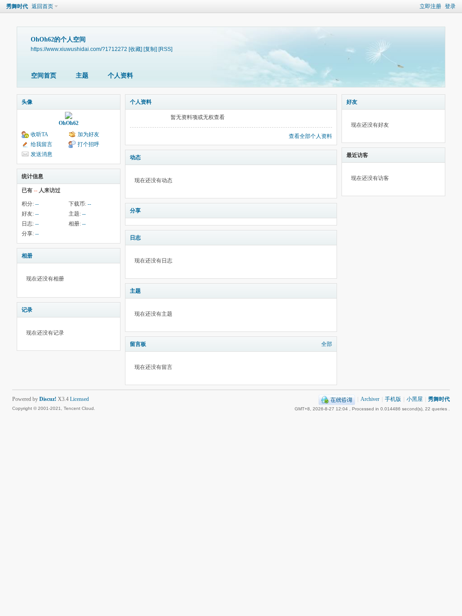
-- (37, 204)
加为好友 (88, 134)
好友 (351, 102)
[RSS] (165, 49)
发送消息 (41, 154)
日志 (135, 237)
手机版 (393, 399)
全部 (326, 344)
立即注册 (430, 6)
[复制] (150, 49)
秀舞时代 (17, 6)
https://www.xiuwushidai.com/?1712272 (79, 49)
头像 (27, 102)
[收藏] (135, 49)
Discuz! (47, 399)
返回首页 (42, 6)
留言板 (138, 344)
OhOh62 (69, 123)
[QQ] (337, 399)
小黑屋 (415, 399)
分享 (135, 210)
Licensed (79, 399)
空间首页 (43, 75)
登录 (450, 6)
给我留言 (41, 144)
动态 (135, 157)
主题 (82, 75)
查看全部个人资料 (310, 136)
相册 (27, 256)
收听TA (39, 134)
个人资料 (120, 75)
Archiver (369, 399)
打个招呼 (88, 144)
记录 (27, 310)
